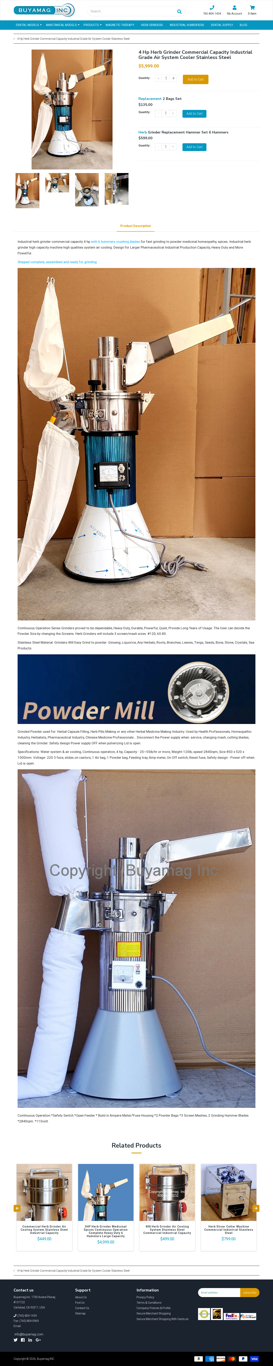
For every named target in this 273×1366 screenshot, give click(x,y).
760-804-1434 (212, 13)
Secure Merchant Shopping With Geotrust (162, 1319)
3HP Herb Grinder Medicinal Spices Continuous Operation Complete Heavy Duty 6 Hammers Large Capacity (106, 1231)
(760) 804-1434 (27, 1315)
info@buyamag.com (29, 1334)
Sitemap (80, 1313)
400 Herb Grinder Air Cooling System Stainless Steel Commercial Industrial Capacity (167, 1230)
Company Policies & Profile (153, 1308)
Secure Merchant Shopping (153, 1313)
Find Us (80, 1302)
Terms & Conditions (148, 1302)
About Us (81, 1297)
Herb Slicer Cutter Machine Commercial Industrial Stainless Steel (228, 1230)
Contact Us (82, 1308)
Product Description (135, 226)
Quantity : (144, 78)
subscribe (250, 1292)
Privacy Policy (145, 1297)
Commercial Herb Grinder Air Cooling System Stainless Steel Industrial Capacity (44, 1230)
